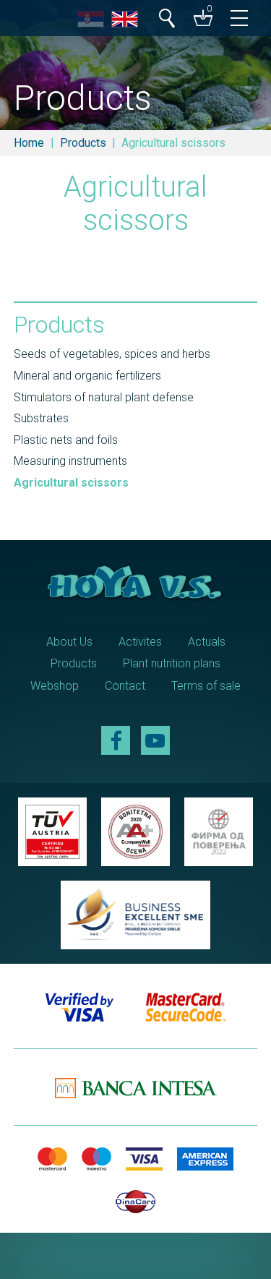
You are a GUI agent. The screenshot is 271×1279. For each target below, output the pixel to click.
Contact (125, 686)
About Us (69, 642)
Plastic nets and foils (66, 440)
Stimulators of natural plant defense (104, 397)
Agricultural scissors (71, 482)
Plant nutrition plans (171, 663)
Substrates (41, 418)
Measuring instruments (70, 461)
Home (29, 143)
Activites (140, 642)
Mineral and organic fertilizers (87, 375)
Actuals (206, 642)
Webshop (54, 686)
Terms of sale (206, 686)
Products (83, 143)
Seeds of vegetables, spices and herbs (112, 354)
